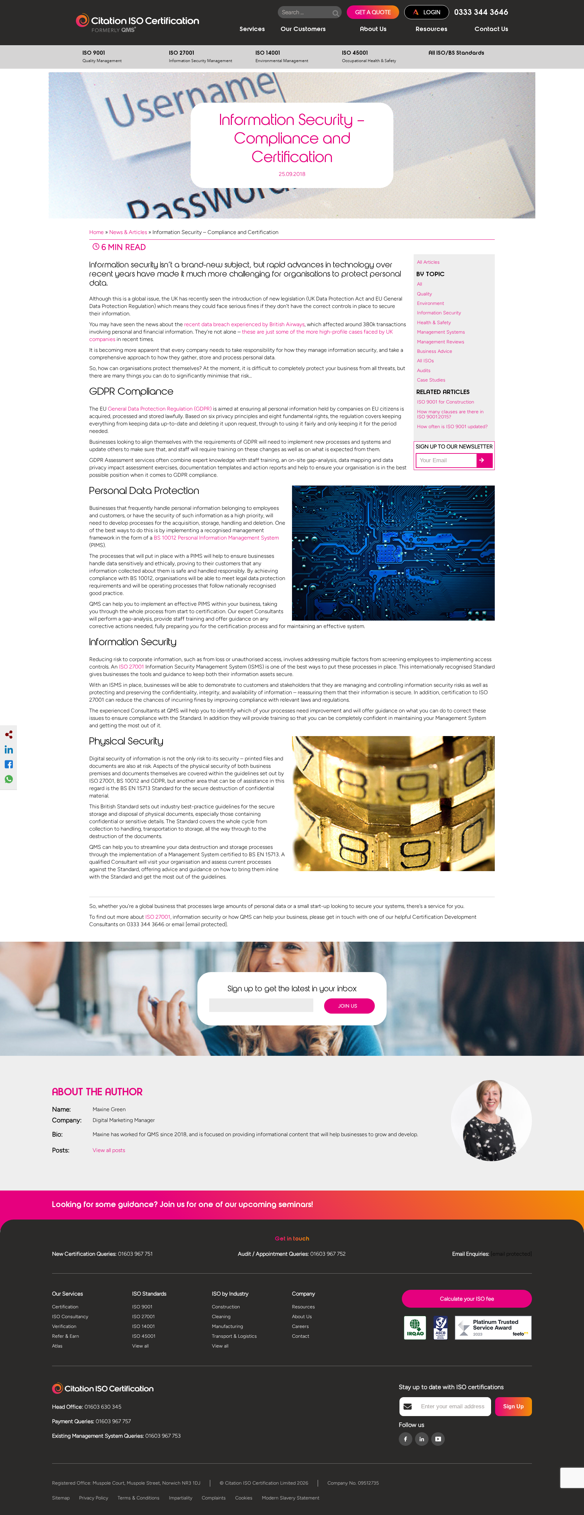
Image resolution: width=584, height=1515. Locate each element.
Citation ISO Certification (137, 23)
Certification (65, 1307)
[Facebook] (405, 1439)
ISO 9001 (102, 57)
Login (431, 12)
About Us (373, 29)
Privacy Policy (93, 1498)
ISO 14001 (282, 57)
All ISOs (425, 361)
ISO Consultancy (70, 1317)
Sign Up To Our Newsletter (454, 446)
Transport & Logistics (234, 1336)
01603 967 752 (328, 1254)
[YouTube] (438, 1439)
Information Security (439, 313)
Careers (300, 1326)
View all (140, 1346)
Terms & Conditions (139, 1498)
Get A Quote (373, 12)
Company (303, 1293)
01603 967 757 (113, 1421)
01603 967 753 (163, 1436)
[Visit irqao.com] (415, 1333)
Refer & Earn (65, 1336)
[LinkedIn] (422, 1439)
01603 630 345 (102, 1407)
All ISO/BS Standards (456, 53)
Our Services (67, 1293)
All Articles (428, 262)
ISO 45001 (369, 57)
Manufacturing (227, 1326)
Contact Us (491, 29)
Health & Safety (434, 322)
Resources (431, 29)
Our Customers (303, 29)
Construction (226, 1307)
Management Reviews (440, 342)
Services (252, 29)
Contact (300, 1336)
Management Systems (441, 332)
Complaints (214, 1498)
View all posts (109, 1150)
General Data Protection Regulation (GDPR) (160, 409)
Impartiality (180, 1498)
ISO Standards (149, 1293)
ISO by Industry (230, 1293)
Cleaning (221, 1317)
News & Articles (128, 232)
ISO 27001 (200, 57)
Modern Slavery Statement (290, 1498)
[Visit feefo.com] (493, 1333)
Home (96, 232)
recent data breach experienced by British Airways (244, 324)
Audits (424, 370)
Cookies (243, 1498)
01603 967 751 (135, 1254)
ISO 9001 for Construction (445, 402)
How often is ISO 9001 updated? (452, 426)
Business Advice (434, 351)
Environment (430, 303)
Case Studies (431, 380)
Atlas (57, 1346)
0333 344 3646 (481, 13)
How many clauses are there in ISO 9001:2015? (450, 414)
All (419, 284)
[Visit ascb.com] (440, 1333)
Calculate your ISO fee (467, 1299)
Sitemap (61, 1498)
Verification (64, 1326)
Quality (424, 294)
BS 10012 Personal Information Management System (216, 537)
